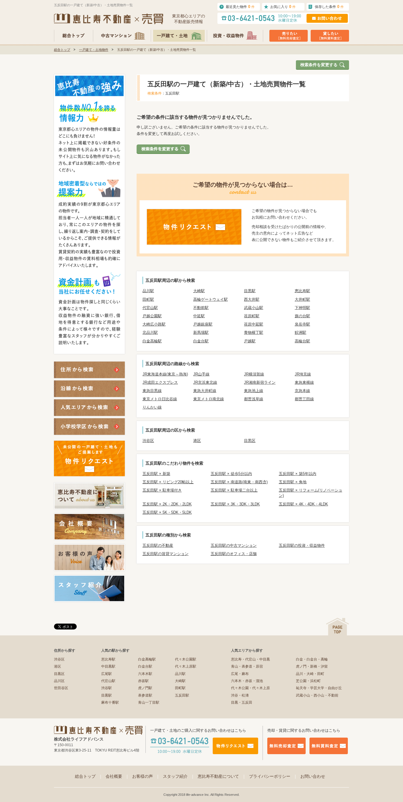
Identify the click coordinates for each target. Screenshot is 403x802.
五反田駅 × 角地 (293, 482)
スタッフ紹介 (179, 776)
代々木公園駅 (185, 659)
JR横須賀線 (254, 374)
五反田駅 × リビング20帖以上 (168, 482)
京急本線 (302, 390)
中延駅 (199, 316)
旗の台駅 (302, 316)
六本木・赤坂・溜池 (247, 681)
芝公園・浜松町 (308, 681)
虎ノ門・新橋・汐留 (312, 666)
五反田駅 (182, 695)
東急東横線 (304, 382)
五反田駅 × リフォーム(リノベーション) (310, 493)
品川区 (59, 681)
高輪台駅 (302, 341)
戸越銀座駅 (202, 324)
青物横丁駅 (253, 332)
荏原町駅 (251, 316)
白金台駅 (201, 341)
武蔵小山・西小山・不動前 (317, 695)
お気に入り (283, 6)
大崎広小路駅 (154, 324)
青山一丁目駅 (148, 702)
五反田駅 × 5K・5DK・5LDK (167, 512)
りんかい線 (152, 407)
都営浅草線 (253, 399)
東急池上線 (253, 390)
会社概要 (117, 776)
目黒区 (249, 440)
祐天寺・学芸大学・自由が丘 (319, 688)
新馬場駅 (201, 332)
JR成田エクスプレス (160, 382)
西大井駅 (251, 299)
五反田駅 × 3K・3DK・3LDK (235, 504)
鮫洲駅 (300, 332)
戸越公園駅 (152, 316)
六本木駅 (145, 674)
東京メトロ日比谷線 (159, 399)
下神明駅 (302, 307)
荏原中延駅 (253, 324)
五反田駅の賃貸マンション (165, 554)
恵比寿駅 (302, 291)
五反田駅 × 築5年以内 (297, 473)
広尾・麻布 (240, 674)
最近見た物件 (240, 6)
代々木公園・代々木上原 (250, 688)
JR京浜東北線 (205, 382)
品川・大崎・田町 (310, 674)
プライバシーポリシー (273, 776)
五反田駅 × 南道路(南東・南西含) (239, 482)
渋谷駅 (106, 688)
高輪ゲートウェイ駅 (210, 299)
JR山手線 (201, 374)
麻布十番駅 (110, 702)
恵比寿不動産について (222, 776)
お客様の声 (146, 776)
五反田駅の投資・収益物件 (302, 545)
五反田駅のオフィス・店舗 (234, 554)
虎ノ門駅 (145, 688)
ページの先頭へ (337, 627)
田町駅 (148, 299)
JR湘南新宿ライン (260, 382)
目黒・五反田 (241, 702)
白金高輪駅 (152, 341)
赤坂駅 (143, 681)
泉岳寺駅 (302, 324)
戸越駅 (249, 341)
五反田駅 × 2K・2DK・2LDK (167, 504)
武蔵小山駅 (253, 307)
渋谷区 (148, 440)
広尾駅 (106, 674)
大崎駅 (199, 291)
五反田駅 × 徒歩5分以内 (231, 473)
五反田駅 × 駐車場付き (162, 490)
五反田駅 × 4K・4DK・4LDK (303, 504)
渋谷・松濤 (240, 695)
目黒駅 (249, 291)
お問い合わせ (312, 776)
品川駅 (148, 291)
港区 (197, 440)
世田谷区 (61, 688)
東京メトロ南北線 (208, 399)
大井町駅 (302, 299)
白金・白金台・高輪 (312, 659)
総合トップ (62, 49)
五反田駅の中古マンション (234, 545)
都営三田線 (304, 399)
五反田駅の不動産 (157, 545)
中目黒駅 (108, 666)
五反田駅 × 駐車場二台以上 (234, 490)
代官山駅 (150, 307)
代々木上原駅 (185, 666)
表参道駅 (145, 695)
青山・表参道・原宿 (247, 666)
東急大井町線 (204, 390)
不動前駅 (201, 307)
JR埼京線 (303, 374)
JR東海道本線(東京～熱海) (165, 374)
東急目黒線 (152, 390)
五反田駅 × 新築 (156, 473)
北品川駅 (150, 332)
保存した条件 (329, 6)
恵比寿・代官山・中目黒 (250, 659)
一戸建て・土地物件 (93, 49)
